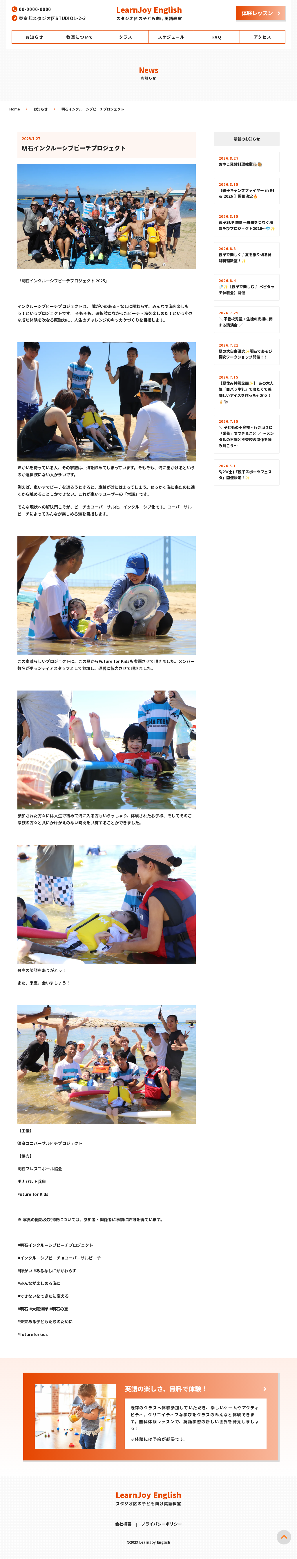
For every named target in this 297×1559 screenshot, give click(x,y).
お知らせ (41, 109)
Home (14, 109)
